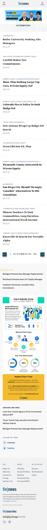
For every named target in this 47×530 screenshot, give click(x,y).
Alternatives (8, 36)
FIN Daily (20, 468)
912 (14, 254)
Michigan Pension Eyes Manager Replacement (23, 274)
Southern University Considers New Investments (18, 286)
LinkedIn (11, 442)
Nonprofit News (23, 472)
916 (29, 254)
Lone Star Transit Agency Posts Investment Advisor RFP (22, 413)
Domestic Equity (9, 79)
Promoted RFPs (23, 481)
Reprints (20, 475)
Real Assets (30, 209)
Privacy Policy (19, 505)
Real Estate (7, 57)
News (19, 464)
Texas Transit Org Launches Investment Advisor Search (20, 422)
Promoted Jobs (23, 478)
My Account (37, 464)
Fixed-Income (19, 209)
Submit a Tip (8, 481)
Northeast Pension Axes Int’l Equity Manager (22, 279)
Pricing (5, 478)
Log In (34, 475)
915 (26, 254)
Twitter (10, 448)
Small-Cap (32, 102)
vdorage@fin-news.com (10, 501)
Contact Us (7, 475)
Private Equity (31, 57)
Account (35, 468)
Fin (4, 464)
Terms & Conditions (8, 505)
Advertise (6, 472)
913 (18, 254)
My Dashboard (37, 472)
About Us (6, 468)
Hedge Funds (22, 102)
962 (35, 254)
